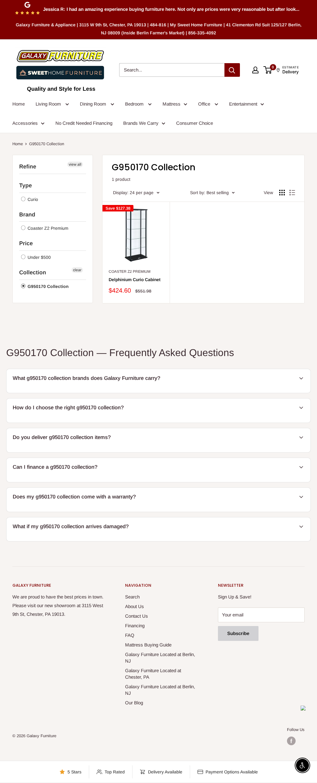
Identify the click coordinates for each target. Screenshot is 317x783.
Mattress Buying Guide (148, 644)
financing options (58, 481)
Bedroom (135, 104)
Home (18, 104)
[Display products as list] (292, 192)
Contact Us (136, 616)
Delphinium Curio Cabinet (134, 279)
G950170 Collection (47, 286)
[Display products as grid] (282, 192)
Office (204, 104)
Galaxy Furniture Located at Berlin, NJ (160, 657)
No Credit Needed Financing (83, 123)
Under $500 (38, 257)
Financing (135, 625)
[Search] (232, 70)
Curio (32, 199)
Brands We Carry (140, 123)
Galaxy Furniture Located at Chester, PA (153, 674)
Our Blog (134, 702)
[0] (268, 70)
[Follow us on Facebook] (291, 741)
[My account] (255, 70)
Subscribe (238, 633)
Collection (32, 272)
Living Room (49, 104)
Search (132, 596)
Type (25, 185)
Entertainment (243, 104)
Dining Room (93, 104)
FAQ (129, 635)
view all (75, 164)
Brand (27, 214)
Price (26, 243)
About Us (134, 606)
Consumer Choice (194, 123)
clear (77, 270)
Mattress (171, 104)
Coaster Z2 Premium (47, 228)
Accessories (25, 123)
